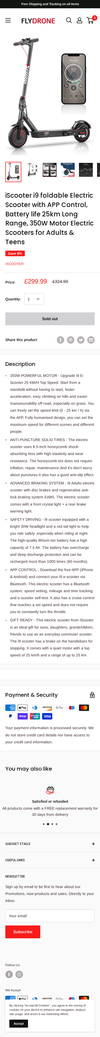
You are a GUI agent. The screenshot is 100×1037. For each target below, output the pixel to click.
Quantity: (13, 299)
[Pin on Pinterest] (70, 339)
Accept (19, 1023)
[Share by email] (91, 339)
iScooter (14, 264)
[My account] (79, 20)
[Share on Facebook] (60, 339)
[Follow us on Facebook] (9, 974)
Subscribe (22, 931)
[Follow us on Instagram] (19, 974)
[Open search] (69, 20)
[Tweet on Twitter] (81, 339)
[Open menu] (8, 20)
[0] (90, 20)
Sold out (50, 318)
